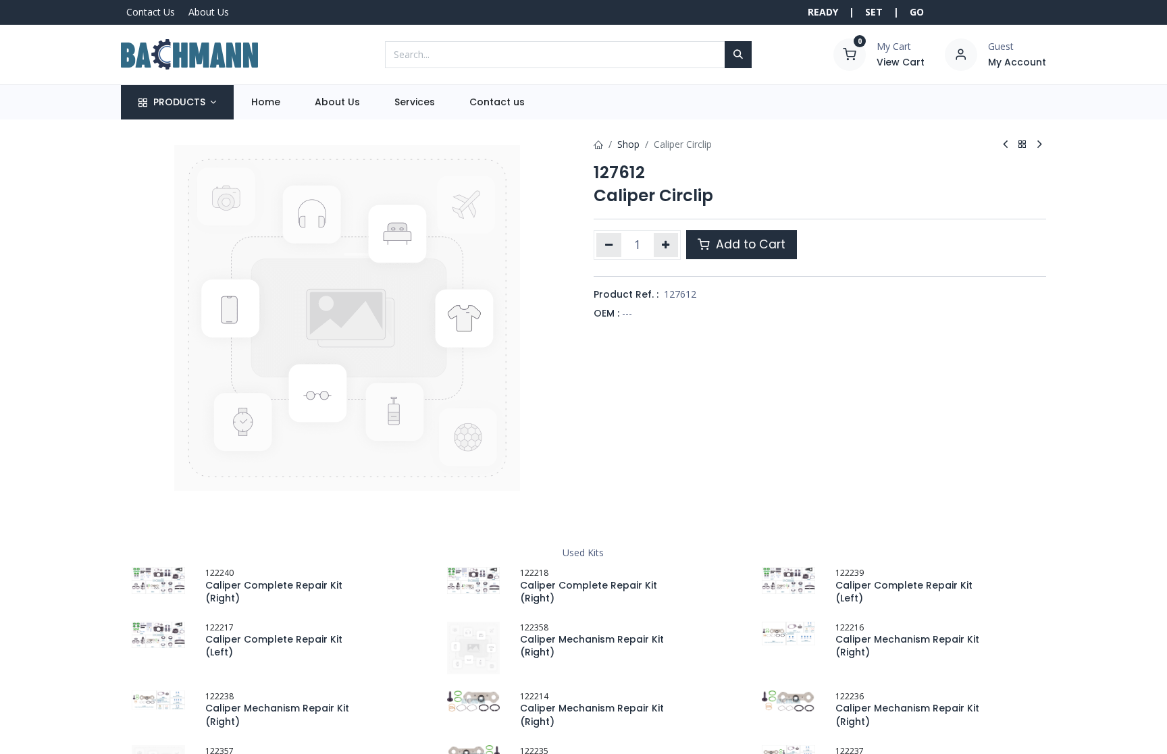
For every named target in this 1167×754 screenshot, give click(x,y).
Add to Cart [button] (748, 244)
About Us (208, 11)
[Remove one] (608, 245)
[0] (849, 53)
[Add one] (666, 245)
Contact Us (150, 11)
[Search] (738, 54)
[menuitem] (265, 102)
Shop (628, 144)
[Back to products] (1022, 145)
